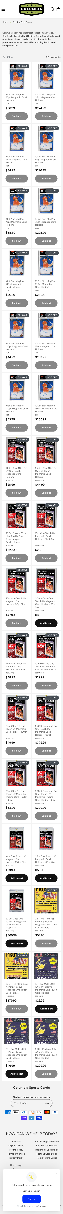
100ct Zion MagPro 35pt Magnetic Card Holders (45, 97)
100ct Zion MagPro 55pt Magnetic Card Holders (46, 159)
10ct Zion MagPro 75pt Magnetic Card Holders (16, 221)
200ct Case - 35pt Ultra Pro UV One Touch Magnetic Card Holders (16, 538)
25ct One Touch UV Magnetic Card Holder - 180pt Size (45, 859)
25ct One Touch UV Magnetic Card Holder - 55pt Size (16, 601)
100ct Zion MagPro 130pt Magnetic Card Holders (46, 346)
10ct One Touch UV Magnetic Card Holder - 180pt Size (16, 859)
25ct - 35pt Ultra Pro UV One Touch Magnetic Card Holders (46, 472)
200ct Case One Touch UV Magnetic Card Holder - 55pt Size (45, 603)
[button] (3, 9)
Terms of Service (16, 1153)
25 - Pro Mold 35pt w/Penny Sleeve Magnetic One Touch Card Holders (46, 923)
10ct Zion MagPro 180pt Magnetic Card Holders (17, 408)
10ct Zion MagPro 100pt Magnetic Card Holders (15, 284)
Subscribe (48, 1103)
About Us (16, 1141)
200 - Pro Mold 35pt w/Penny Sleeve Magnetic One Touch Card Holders (17, 988)
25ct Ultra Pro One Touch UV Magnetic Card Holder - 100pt (16, 728)
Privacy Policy (16, 1157)
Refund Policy (16, 1149)
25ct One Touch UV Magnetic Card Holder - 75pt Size (16, 666)
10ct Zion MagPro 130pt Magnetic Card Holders (17, 346)
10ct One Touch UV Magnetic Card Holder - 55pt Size (45, 536)
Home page (16, 1165)
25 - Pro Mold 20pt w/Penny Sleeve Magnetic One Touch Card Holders (16, 1053)
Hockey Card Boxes (47, 1157)
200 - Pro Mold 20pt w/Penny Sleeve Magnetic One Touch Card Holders (46, 1053)
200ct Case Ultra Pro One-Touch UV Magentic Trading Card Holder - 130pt (46, 795)
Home (5, 22)
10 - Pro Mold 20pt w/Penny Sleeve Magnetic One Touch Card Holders (46, 988)
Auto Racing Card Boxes (46, 1141)
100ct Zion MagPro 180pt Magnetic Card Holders (46, 408)
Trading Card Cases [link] (22, 22)
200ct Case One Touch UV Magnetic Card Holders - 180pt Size (16, 923)
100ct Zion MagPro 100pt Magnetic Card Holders (45, 284)
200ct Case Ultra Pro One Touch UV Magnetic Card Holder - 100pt (46, 730)
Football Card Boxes (47, 1153)
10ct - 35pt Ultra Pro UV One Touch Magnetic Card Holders (16, 472)
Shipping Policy (16, 1145)
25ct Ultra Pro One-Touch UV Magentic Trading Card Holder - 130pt (16, 795)
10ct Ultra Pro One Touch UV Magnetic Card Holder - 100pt (46, 666)
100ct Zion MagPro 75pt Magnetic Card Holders (45, 221)
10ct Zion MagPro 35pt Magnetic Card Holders (16, 97)
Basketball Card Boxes (46, 1149)
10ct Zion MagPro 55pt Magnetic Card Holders (16, 159)
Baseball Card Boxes (47, 1145)
